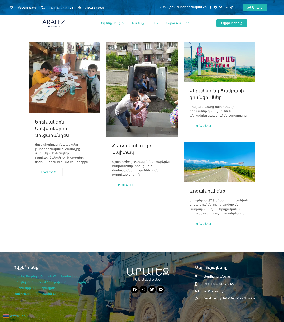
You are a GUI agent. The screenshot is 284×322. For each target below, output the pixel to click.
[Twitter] (152, 289)
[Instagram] (143, 289)
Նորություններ (177, 23)
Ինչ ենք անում (143, 23)
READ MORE (49, 172)
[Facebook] (135, 289)
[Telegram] (161, 289)
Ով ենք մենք (111, 23)
